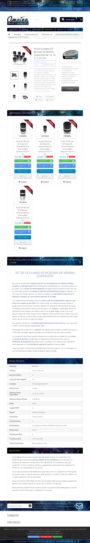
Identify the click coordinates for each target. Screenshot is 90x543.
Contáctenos (67, 9)
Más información (33, 537)
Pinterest (40, 100)
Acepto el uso (57, 537)
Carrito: (70, 20)
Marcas (60, 30)
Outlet (70, 30)
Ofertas (25, 30)
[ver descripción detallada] (42, 91)
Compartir (50, 97)
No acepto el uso (46, 537)
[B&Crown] (70, 54)
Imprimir (51, 100)
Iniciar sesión (77, 9)
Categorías (13, 30)
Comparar (70, 89)
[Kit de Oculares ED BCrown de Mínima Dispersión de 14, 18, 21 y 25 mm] (14, 75)
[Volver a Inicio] (9, 34)
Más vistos (49, 30)
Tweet (40, 97)
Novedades (36, 30)
